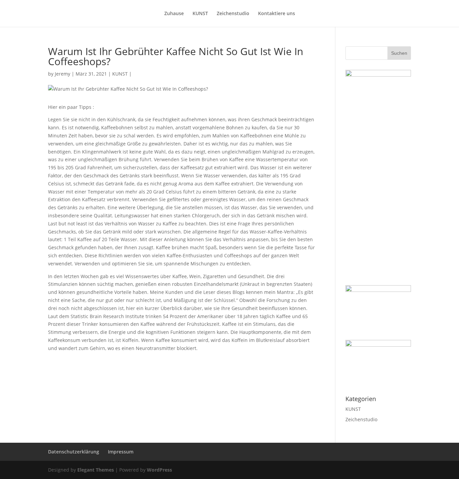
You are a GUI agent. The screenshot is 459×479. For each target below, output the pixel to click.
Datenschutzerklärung (73, 451)
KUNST (200, 13)
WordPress (159, 470)
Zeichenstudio (233, 13)
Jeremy (62, 74)
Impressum (120, 451)
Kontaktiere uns (276, 13)
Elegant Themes (95, 470)
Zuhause (174, 13)
